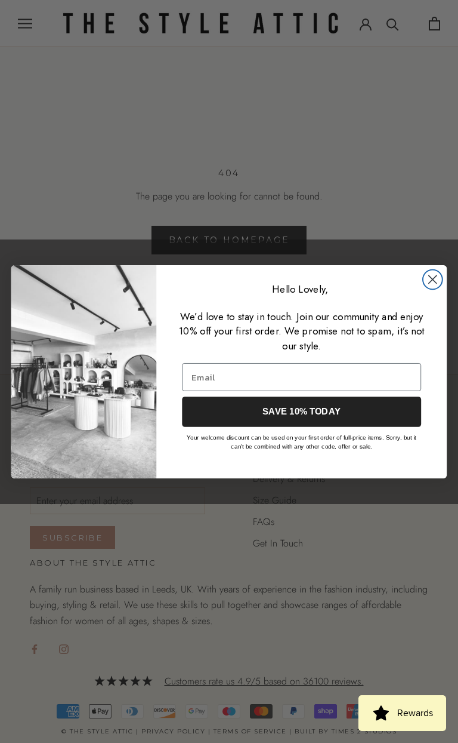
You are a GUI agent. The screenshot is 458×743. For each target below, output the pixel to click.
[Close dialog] (432, 279)
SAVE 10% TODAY (301, 411)
